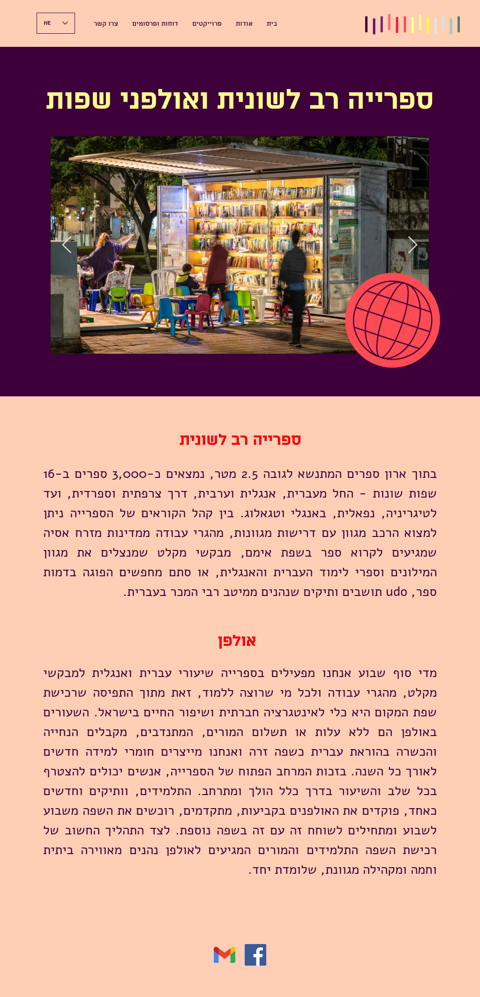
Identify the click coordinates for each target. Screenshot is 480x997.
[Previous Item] (66, 245)
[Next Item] (412, 245)
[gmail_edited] (224, 955)
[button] (244, 24)
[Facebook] (255, 955)
